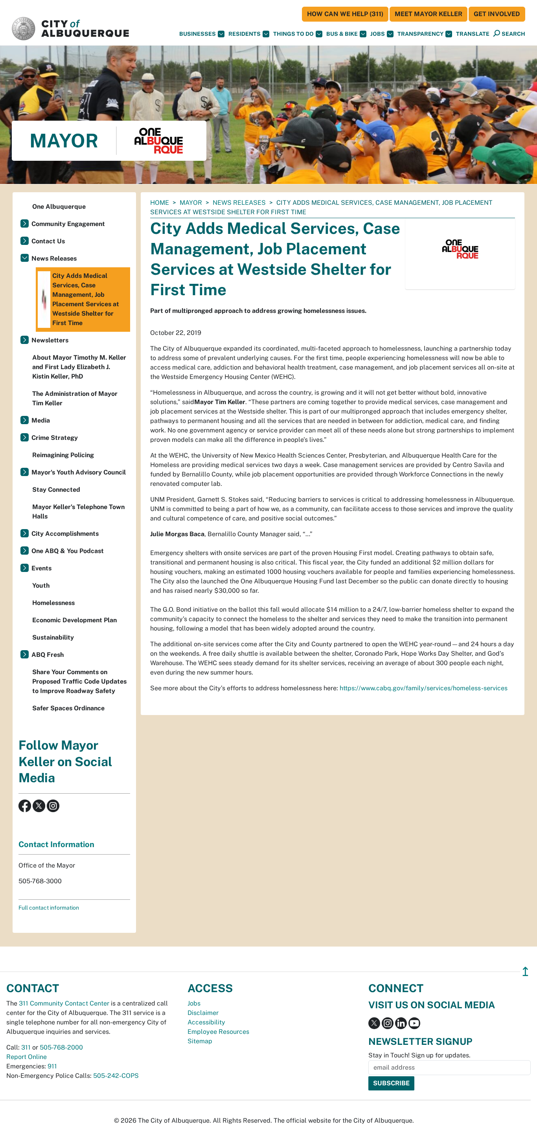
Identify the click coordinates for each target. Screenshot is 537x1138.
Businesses (197, 34)
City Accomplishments (65, 533)
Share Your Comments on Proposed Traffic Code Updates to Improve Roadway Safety (79, 681)
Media (40, 420)
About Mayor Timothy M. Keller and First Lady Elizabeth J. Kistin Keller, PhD (79, 367)
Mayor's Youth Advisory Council (78, 472)
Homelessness (53, 603)
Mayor (191, 202)
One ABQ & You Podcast (67, 551)
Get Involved (497, 14)
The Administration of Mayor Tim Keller (75, 398)
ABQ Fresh (47, 654)
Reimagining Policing (63, 455)
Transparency (420, 34)
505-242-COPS (116, 1075)
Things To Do (293, 34)
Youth (41, 585)
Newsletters (49, 340)
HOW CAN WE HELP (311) (345, 14)
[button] (472, 34)
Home (159, 202)
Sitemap (200, 1041)
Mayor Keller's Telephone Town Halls (78, 511)
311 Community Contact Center (64, 1003)
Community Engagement (68, 224)
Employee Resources (218, 1031)
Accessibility (206, 1022)
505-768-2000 (61, 1047)
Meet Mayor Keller (428, 14)
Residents (244, 34)
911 (52, 1066)
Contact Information (56, 844)
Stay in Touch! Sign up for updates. (419, 1055)
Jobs (377, 34)
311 (26, 1047)
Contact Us (48, 241)
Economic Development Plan (74, 620)
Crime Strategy (54, 437)
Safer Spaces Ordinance (68, 708)
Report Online (26, 1057)
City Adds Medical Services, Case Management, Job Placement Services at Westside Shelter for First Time (85, 299)
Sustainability (53, 637)
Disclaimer (203, 1013)
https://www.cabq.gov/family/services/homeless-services (424, 688)
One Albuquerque (59, 206)
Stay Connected (56, 489)
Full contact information (48, 908)
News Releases (239, 202)
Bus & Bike (342, 34)
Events (41, 568)
